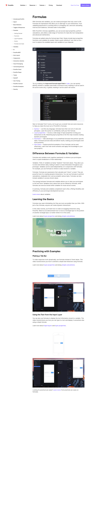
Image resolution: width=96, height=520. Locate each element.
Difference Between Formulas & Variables (55, 153)
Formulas (39, 17)
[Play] (58, 232)
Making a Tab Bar (40, 256)
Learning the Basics (43, 199)
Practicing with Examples (46, 251)
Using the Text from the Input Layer (47, 315)
